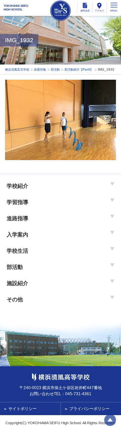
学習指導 (17, 202)
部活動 (55, 69)
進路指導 (17, 218)
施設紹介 (17, 283)
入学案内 (17, 234)
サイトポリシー (22, 408)
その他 (15, 299)
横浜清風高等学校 (60, 10)
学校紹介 (17, 186)
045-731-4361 (78, 393)
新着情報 (40, 69)
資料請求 (85, 10)
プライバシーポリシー (89, 408)
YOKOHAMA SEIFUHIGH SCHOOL (16, 7)
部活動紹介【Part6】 (79, 69)
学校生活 (17, 251)
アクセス (99, 10)
